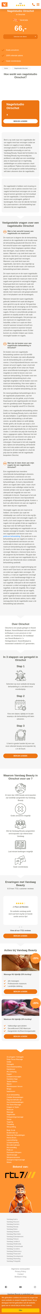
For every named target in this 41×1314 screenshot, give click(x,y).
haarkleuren (11, 1091)
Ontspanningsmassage (15, 1117)
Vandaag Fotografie (13, 1261)
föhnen (9, 1162)
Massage (10, 1112)
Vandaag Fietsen (13, 1239)
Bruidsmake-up (12, 1133)
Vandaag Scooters (13, 1249)
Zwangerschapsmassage (16, 1160)
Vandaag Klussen (13, 1222)
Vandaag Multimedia (14, 1244)
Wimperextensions (13, 1157)
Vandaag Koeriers (13, 1224)
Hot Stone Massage (14, 1105)
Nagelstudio (11, 1114)
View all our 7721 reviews (20, 930)
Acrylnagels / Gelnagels (15, 1057)
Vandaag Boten (12, 1229)
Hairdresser (11, 1069)
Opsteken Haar (12, 1079)
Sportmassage (12, 1155)
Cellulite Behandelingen (15, 1097)
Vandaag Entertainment (15, 1236)
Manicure (10, 1109)
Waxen (9, 1084)
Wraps (9, 1089)
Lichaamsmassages (14, 1076)
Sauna (9, 1119)
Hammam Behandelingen (16, 1135)
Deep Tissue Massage (15, 1059)
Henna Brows (11, 1138)
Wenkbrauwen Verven (14, 1086)
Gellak (9, 1062)
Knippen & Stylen (13, 1107)
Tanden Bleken (12, 1081)
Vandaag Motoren (13, 1232)
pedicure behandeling (11, 536)
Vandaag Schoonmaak (15, 1246)
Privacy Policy (20, 1271)
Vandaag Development (15, 1256)
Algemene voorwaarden (20, 1269)
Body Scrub (11, 1130)
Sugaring (10, 1122)
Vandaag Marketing (13, 1259)
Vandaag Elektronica (14, 1251)
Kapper (9, 1074)
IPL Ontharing (11, 1072)
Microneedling (12, 1147)
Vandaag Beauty (12, 1227)
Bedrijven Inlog (20, 1277)
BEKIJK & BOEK (20, 121)
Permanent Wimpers (14, 1152)
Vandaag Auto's (12, 1219)
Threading (10, 1124)
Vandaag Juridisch (13, 1241)
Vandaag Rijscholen (14, 1234)
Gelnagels (10, 1064)
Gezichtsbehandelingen (15, 1102)
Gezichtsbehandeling (14, 1067)
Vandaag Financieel (14, 1254)
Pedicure (10, 1150)
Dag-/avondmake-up (14, 1100)
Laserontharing (12, 1140)
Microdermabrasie (13, 1145)
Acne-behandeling (13, 1095)
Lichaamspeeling (13, 1142)
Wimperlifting (11, 1127)
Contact (20, 1274)
